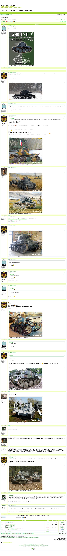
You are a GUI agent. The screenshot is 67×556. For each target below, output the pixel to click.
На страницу (58, 19)
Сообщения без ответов (4, 14)
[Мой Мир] (14, 21)
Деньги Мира (10, 527)
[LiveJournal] (16, 21)
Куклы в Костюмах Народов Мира (12, 529)
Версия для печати (3, 21)
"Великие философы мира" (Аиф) (10, 521)
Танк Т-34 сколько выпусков (17, 537)
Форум (7, 10)
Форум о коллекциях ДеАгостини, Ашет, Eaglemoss (7, 15)
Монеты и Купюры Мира (11, 525)
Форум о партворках (8, 5)
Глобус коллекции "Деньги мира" (10, 526)
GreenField (62, 527)
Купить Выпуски (20, 10)
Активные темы (9, 14)
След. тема (64, 21)
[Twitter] (12, 21)
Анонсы (3, 10)
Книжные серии (10, 522)
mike (48, 524)
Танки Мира (32, 15)
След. (65, 19)
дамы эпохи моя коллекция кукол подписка (26, 537)
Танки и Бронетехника (18, 15)
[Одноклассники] (13, 21)
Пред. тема (61, 21)
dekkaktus (12, 536)
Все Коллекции (13, 10)
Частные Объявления (28, 10)
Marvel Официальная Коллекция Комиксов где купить (7, 537)
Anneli (62, 522)
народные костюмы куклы (35, 537)
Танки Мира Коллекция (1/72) (26, 15)
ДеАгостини (30, 544)
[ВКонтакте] (11, 21)
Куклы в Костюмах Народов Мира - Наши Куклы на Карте (13, 528)
